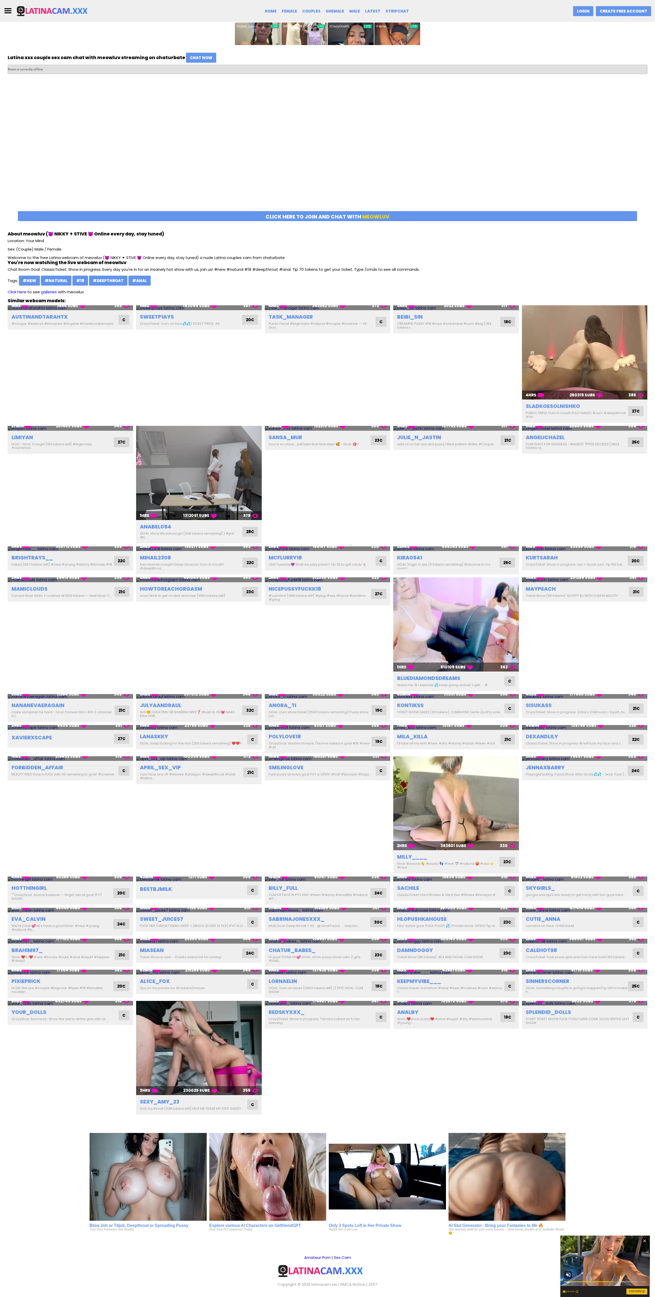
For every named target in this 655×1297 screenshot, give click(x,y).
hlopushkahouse (422, 919)
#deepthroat (108, 280)
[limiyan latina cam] (70, 428)
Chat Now (201, 57)
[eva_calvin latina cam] (70, 910)
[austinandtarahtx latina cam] (70, 307)
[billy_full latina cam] (327, 879)
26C (636, 442)
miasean (152, 950)
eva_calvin (29, 919)
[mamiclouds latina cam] (70, 579)
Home (271, 11)
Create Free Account (623, 11)
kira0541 (409, 557)
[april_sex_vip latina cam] (198, 758)
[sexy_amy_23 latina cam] (198, 1048)
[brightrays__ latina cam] (70, 548)
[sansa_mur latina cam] (327, 428)
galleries (49, 292)
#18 (80, 280)
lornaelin (283, 981)
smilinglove (286, 767)
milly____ (412, 856)
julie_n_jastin (419, 437)
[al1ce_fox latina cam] (198, 972)
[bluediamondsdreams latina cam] (456, 624)
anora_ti (282, 705)
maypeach (541, 588)
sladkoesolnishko (553, 406)
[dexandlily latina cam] (584, 727)
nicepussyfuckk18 (295, 588)
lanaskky (154, 736)
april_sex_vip (160, 767)
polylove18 (285, 736)
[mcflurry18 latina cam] (327, 548)
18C (507, 322)
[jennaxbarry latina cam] (584, 758)
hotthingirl (29, 888)
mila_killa (412, 736)
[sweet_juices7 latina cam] (198, 910)
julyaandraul (160, 705)
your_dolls (29, 1012)
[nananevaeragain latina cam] (70, 696)
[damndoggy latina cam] (456, 941)
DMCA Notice (352, 1284)
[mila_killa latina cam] (456, 727)
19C (379, 710)
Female (289, 11)
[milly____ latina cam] (456, 803)
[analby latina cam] (456, 1003)
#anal (139, 280)
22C (121, 561)
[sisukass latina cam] (584, 696)
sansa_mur (285, 437)
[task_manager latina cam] (327, 307)
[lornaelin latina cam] (327, 972)
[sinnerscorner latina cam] (584, 972)
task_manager (291, 316)
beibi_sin (410, 316)
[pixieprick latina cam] (70, 972)
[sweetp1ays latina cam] (198, 307)
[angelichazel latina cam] (584, 428)
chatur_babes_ (292, 950)
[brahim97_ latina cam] (70, 941)
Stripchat (397, 11)
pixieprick (26, 981)
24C (635, 770)
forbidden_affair (37, 767)
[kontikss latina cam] (456, 696)
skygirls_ (540, 888)
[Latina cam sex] (58, 10)
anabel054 (155, 526)
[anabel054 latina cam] (198, 473)
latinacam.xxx (324, 1284)
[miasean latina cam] (198, 941)
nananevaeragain (38, 705)
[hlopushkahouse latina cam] (456, 910)
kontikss (410, 705)
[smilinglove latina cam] (327, 758)
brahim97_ (27, 950)
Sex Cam (342, 1257)
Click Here (17, 292)
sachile (408, 888)
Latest (372, 11)
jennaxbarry (545, 767)
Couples (311, 11)
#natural (56, 280)
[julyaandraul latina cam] (198, 696)
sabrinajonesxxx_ (296, 919)
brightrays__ (32, 557)
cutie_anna (543, 919)
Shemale (335, 11)
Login (583, 11)
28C (250, 531)
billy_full (283, 888)
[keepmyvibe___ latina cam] (456, 972)
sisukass (539, 705)
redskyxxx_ (286, 1012)
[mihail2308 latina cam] (198, 548)
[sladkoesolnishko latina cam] (584, 352)
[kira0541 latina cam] (456, 548)
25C (636, 986)
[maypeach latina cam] (584, 579)
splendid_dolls (548, 1012)
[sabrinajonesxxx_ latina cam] (327, 910)
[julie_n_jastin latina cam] (456, 428)
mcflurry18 (285, 557)
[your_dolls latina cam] (70, 1003)
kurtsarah (542, 557)
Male (354, 11)
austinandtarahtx (40, 316)
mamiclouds (30, 588)
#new (29, 280)
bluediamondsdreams (428, 678)
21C (507, 440)
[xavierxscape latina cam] (70, 727)
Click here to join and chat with (327, 216)
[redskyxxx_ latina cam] (327, 1003)
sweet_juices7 (161, 919)
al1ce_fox (155, 981)
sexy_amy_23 (159, 1101)
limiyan (22, 437)
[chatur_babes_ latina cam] (327, 941)
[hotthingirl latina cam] (70, 879)
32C (250, 710)
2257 (372, 1284)
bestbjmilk (156, 889)
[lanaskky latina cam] (198, 727)
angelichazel (545, 437)
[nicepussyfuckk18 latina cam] (327, 579)
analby (407, 1012)
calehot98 (541, 950)
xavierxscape (32, 737)
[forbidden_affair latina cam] (70, 758)
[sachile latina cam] (456, 879)
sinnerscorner (547, 981)
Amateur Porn (317, 1257)
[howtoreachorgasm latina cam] (198, 579)
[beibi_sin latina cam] (456, 307)
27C (636, 411)
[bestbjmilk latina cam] (198, 879)
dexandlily (542, 736)
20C (250, 319)
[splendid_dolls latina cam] (584, 1003)
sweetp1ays (157, 316)
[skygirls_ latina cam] (584, 879)
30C (378, 922)
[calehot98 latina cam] (584, 941)
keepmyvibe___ (419, 981)
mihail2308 (155, 557)
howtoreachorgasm (171, 588)
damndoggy (415, 950)
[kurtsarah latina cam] (584, 548)
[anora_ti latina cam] (327, 696)
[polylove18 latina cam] (327, 727)
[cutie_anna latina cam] (584, 910)
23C (379, 440)
